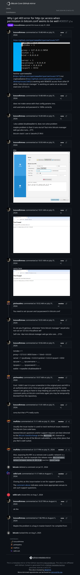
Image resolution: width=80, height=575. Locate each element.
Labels (8, 8)
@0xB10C (47, 570)
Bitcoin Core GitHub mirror (23, 3)
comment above (23, 485)
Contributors (11, 12)
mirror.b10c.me (56, 572)
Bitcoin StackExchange (28, 435)
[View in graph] (72, 21)
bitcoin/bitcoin (49, 563)
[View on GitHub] (70, 21)
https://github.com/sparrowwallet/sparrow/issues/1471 (36, 40)
